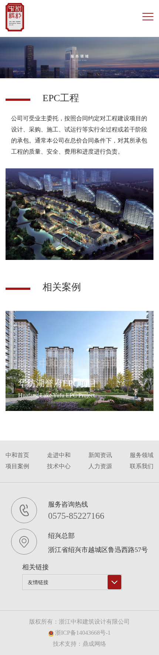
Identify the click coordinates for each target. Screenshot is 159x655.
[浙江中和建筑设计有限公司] (15, 17)
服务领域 (141, 455)
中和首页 (17, 455)
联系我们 (141, 466)
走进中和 (59, 455)
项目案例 (17, 466)
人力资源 (100, 466)
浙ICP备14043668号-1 (82, 633)
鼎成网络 (94, 644)
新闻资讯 (100, 455)
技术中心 (59, 466)
